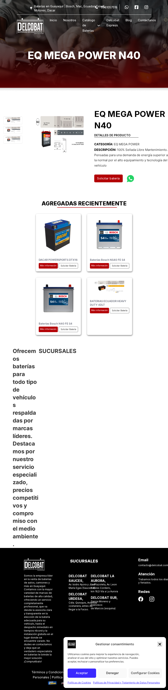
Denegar (112, 673)
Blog (128, 20)
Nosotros (69, 20)
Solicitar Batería (68, 265)
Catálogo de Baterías (88, 25)
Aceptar (82, 673)
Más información (48, 265)
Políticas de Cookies (79, 682)
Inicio (53, 20)
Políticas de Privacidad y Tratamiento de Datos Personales (126, 682)
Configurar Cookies (145, 673)
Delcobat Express (112, 22)
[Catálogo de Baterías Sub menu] (98, 25)
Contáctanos (147, 20)
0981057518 (109, 7)
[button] (160, 644)
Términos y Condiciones (49, 672)
